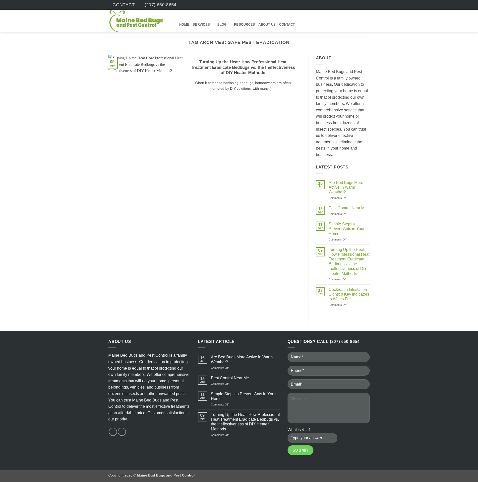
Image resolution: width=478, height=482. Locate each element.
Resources (244, 24)
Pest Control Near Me (348, 208)
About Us (267, 24)
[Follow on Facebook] (353, 4)
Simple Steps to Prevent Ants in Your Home (346, 229)
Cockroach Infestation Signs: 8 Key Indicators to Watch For (349, 294)
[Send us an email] (358, 4)
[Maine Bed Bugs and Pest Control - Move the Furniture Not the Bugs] (140, 21)
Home (184, 24)
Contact (287, 24)
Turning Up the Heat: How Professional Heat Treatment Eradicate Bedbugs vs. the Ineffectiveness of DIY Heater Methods (243, 67)
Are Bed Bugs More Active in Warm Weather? (346, 187)
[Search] (368, 4)
